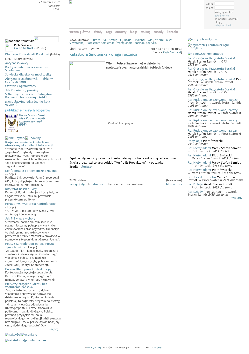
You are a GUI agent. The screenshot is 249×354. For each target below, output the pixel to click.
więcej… (55, 329)
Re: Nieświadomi (199, 148)
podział (139, 43)
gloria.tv (87, 166)
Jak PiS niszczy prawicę (21, 90)
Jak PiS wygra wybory (32, 228)
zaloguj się (77, 184)
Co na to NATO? (24, 48)
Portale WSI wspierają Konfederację (30, 208)
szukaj (145, 32)
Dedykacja (195, 141)
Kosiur (113, 40)
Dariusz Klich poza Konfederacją (30, 274)
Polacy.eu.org (94, 347)
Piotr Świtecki (172, 52)
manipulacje (124, 43)
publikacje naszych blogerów (27, 110)
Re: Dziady (195, 184)
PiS (120, 40)
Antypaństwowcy (16, 63)
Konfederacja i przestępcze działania (32, 177)
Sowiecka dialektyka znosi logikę (28, 74)
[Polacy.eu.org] (125, 27)
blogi (133, 32)
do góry (157, 347)
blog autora (174, 184)
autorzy (120, 32)
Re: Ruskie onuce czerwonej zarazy (213, 99)
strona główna (79, 32)
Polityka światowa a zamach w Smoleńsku (26, 68)
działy (98, 32)
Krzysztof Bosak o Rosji (32, 194)
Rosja (128, 40)
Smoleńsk (140, 40)
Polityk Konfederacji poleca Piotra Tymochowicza (31, 253)
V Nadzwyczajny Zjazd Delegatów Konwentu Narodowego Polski (28, 95)
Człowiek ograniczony (20, 86)
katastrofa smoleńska (101, 43)
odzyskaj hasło (223, 25)
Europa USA (99, 40)
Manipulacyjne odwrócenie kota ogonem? (27, 103)
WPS (150, 40)
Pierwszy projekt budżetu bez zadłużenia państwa (33, 304)
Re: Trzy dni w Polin (202, 177)
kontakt (172, 32)
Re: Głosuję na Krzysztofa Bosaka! (211, 58)
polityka (151, 43)
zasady (158, 32)
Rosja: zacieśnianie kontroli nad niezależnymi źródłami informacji (33, 154)
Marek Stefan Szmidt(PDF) (33, 119)
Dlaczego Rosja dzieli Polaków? (27, 54)
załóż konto (222, 15)
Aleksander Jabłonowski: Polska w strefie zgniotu (29, 80)
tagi (109, 32)
